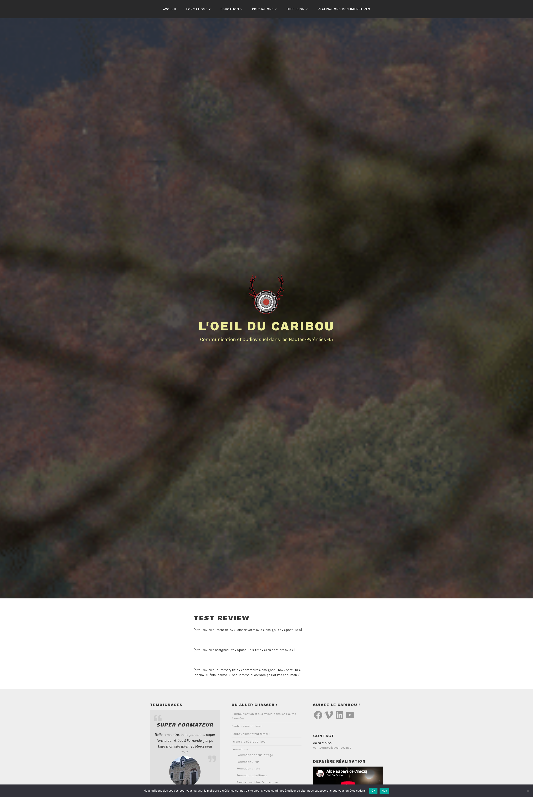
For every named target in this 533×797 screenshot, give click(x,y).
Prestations (263, 9)
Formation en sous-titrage (255, 755)
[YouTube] (350, 715)
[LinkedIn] (339, 715)
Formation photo (248, 768)
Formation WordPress (252, 775)
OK (373, 790)
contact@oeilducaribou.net (332, 747)
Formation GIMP (248, 762)
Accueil (170, 9)
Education (229, 9)
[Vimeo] (329, 715)
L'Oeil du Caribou (266, 326)
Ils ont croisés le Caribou (248, 741)
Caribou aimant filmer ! (247, 726)
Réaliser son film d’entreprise (257, 782)
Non (384, 790)
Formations (197, 9)
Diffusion (296, 9)
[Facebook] (318, 715)
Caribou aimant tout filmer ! (251, 734)
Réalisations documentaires (344, 9)
